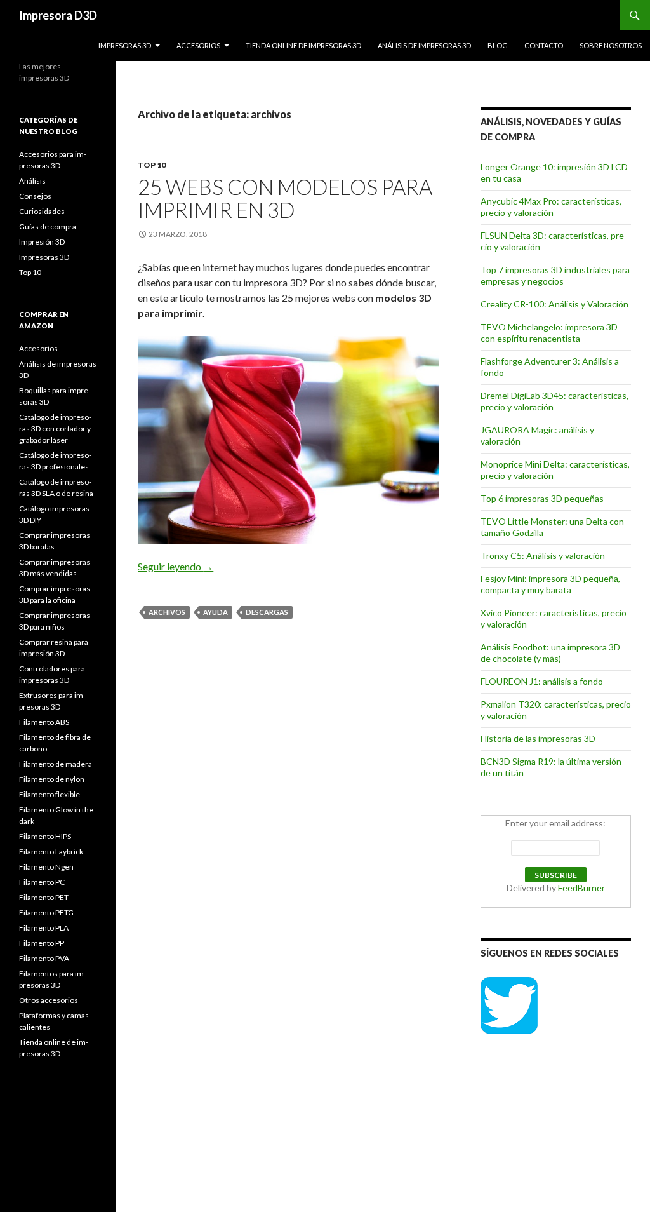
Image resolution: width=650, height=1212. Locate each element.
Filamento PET (44, 897)
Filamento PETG (46, 912)
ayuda (215, 612)
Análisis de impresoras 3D (424, 45)
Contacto (543, 45)
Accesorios (198, 45)
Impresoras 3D (124, 45)
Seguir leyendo (175, 566)
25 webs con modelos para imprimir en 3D (285, 198)
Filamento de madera (55, 764)
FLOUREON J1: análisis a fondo (542, 681)
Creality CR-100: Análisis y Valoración (554, 304)
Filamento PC (42, 882)
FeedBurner (581, 887)
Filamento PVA (44, 958)
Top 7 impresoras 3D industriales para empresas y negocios (555, 275)
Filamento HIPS (45, 836)
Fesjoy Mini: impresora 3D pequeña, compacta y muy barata (550, 584)
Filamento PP (41, 943)
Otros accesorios (48, 1000)
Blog (498, 45)
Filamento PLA (44, 928)
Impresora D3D (58, 15)
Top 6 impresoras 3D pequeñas (542, 498)
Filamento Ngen (46, 867)
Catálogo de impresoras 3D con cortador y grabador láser (55, 428)
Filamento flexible (49, 794)
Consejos (35, 196)
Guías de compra (47, 226)
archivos (167, 612)
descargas (267, 612)
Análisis (32, 180)
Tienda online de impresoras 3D (303, 45)
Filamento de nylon (51, 779)
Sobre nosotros (611, 45)
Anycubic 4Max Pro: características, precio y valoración (551, 207)
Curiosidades (42, 211)
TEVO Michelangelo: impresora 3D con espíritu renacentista (549, 332)
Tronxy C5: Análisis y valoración (543, 555)
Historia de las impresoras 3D (538, 738)
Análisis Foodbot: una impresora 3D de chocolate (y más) (550, 653)
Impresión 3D (42, 241)
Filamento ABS (44, 722)
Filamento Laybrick (51, 851)
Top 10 (152, 165)
